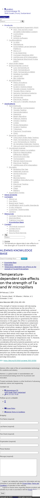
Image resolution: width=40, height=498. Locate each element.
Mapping (17, 114)
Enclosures (18, 97)
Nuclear (16, 176)
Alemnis (15, 497)
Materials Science (20, 171)
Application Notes (16, 193)
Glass (15, 188)
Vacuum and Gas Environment (26, 146)
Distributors (14, 231)
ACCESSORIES (15, 80)
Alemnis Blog (15, 218)
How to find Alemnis (17, 233)
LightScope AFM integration (25, 57)
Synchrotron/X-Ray (21, 157)
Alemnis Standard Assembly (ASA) (23, 27)
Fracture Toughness (22, 131)
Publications (8, 265)
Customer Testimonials (19, 209)
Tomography (19, 159)
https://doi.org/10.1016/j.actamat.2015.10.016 (20, 361)
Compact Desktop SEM (23, 55)
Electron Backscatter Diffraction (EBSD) (22, 153)
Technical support (17, 226)
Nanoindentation (20, 112)
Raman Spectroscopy (22, 161)
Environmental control (18, 66)
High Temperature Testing (25, 140)
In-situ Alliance (15, 207)
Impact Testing (19, 121)
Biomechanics (19, 178)
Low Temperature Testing (24, 142)
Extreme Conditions (17, 135)
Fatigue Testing (20, 118)
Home (7, 241)
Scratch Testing (20, 127)
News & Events (10, 195)
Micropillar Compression (24, 108)
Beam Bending (19, 116)
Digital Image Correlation (24, 150)
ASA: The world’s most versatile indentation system (25, 31)
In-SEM (16, 42)
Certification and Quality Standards (24, 205)
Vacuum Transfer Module (24, 101)
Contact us (4, 17)
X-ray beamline (19, 53)
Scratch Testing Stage (22, 87)
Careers (12, 212)
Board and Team (16, 203)
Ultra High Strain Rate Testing (26, 137)
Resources (9, 214)
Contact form (14, 228)
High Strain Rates (16, 63)
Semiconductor (20, 173)
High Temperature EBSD (24, 72)
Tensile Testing (19, 110)
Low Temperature (21, 68)
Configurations (15, 40)
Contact (7, 224)
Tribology (17, 129)
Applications (9, 104)
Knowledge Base (16, 222)
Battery (16, 190)
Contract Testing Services (20, 216)
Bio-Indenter (18, 78)
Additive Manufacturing (23, 180)
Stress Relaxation (20, 125)
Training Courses (16, 220)
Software (17, 36)
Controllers (18, 34)
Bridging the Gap (20, 169)
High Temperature (21, 70)
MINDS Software (20, 38)
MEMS (16, 182)
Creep (16, 123)
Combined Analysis (17, 148)
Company (8, 197)
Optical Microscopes (22, 95)
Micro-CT (17, 51)
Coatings (17, 186)
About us (13, 199)
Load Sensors (19, 85)
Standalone (18, 44)
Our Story (13, 201)
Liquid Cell (18, 76)
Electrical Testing (20, 99)
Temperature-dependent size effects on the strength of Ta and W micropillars (20, 268)
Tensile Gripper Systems (23, 89)
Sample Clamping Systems (25, 93)
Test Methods (15, 106)
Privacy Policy (26, 483)
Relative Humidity (20, 74)
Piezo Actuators (20, 82)
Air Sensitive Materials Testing (26, 144)
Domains (13, 167)
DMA (15, 133)
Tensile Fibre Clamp (22, 91)
